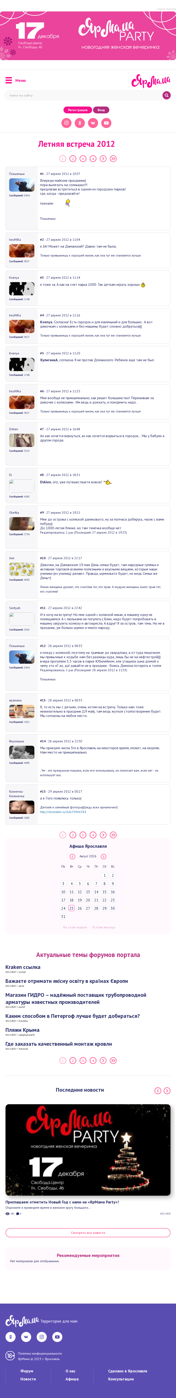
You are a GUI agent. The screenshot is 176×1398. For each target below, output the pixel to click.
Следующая (103, 158)
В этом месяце (104, 927)
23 (113, 900)
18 (71, 900)
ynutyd (22, 971)
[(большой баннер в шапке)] (88, 35)
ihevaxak (23, 1048)
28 (96, 908)
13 (88, 891)
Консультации (121, 1379)
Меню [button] (20, 80)
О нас (70, 1371)
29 (104, 908)
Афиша (72, 1379)
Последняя (113, 158)
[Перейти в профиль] (21, 185)
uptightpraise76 (27, 1034)
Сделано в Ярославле (127, 1371)
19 (80, 900)
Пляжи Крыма (23, 1029)
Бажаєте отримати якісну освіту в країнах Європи (67, 980)
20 (88, 900)
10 (63, 891)
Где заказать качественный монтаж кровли (59, 1043)
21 (96, 900)
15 (104, 891)
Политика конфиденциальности (40, 1353)
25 (71, 908)
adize (21, 985)
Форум (26, 1371)
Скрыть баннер (166, 9)
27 (88, 908)
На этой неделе (75, 927)
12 (80, 891)
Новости (28, 1379)
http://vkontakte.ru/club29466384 (63, 812)
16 (113, 891)
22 (104, 900)
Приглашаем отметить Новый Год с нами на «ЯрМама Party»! (62, 1202)
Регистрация (78, 110)
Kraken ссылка (23, 966)
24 (63, 908)
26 (80, 908)
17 (63, 900)
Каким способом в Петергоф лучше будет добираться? (73, 1015)
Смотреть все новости (88, 1233)
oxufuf (22, 1006)
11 (71, 891)
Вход (101, 110)
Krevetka (23, 1020)
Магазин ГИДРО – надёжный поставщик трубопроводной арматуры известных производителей (76, 998)
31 (63, 916)
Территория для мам (58, 1321)
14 (96, 891)
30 (113, 908)
